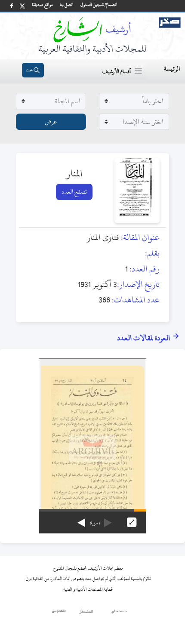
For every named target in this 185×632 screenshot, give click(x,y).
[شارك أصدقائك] (11, 6)
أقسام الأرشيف (116, 71)
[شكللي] (86, 613)
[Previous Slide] (108, 519)
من (94, 523)
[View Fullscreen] (131, 522)
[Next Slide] (81, 519)
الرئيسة (172, 68)
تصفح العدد (74, 191)
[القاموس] (59, 613)
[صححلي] (119, 613)
